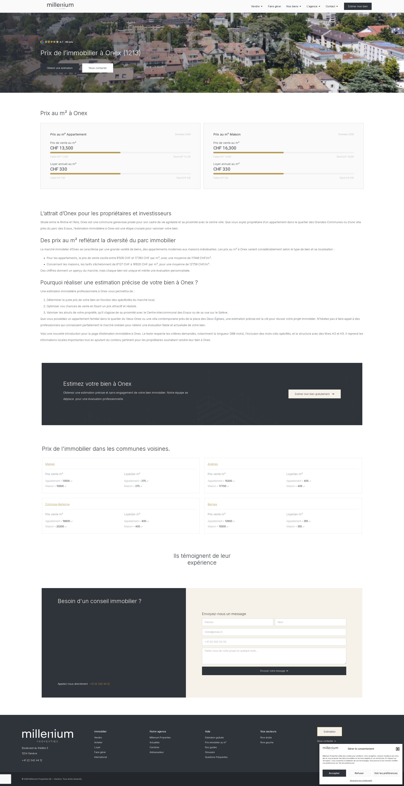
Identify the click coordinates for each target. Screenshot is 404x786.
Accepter (334, 773)
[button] (397, 749)
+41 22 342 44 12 (99, 683)
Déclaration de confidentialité (361, 780)
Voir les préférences (386, 773)
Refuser (359, 773)
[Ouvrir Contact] (337, 6)
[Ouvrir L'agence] (319, 6)
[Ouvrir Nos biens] (300, 6)
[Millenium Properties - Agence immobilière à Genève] (60, 6)
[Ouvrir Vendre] (261, 6)
